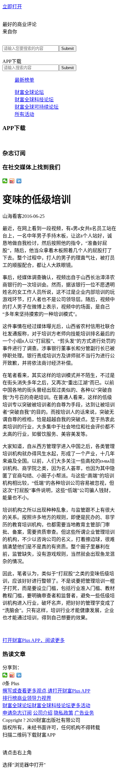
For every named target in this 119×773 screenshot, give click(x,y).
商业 (22, 698)
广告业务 (84, 712)
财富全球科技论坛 (34, 99)
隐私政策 (63, 712)
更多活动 (80, 705)
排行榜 (9, 698)
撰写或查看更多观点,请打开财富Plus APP (46, 690)
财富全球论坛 (29, 92)
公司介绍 (42, 712)
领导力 (34, 698)
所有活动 (24, 114)
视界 (46, 698)
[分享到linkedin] (19, 675)
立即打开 (12, 6)
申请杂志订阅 (17, 712)
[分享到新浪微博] (12, 675)
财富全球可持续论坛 (37, 107)
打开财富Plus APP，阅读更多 (33, 640)
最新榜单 (24, 80)
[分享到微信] (5, 675)
